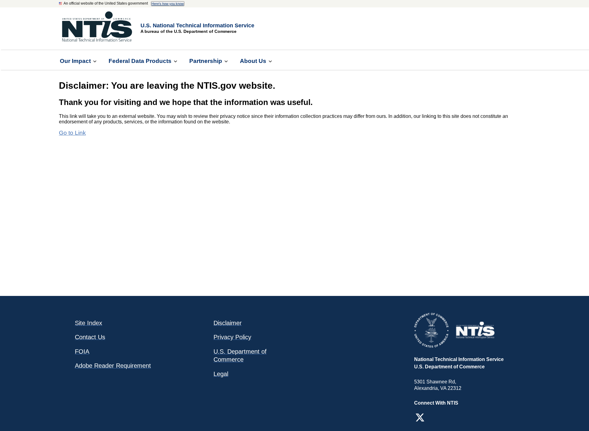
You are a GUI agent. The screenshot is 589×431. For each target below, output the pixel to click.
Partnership (205, 61)
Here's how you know (168, 4)
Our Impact (75, 61)
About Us (253, 61)
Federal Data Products (140, 61)
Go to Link (72, 133)
